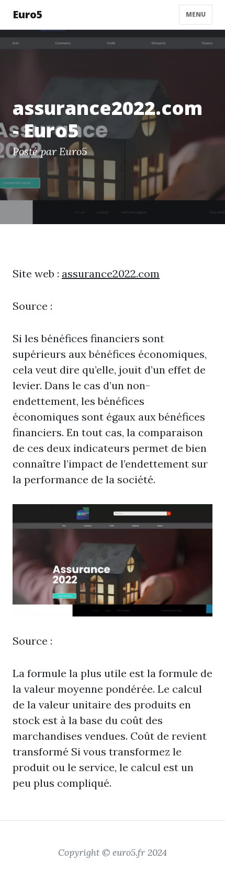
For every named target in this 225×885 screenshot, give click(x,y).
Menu (196, 14)
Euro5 (28, 14)
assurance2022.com (111, 273)
